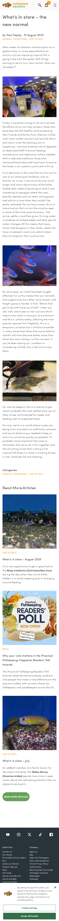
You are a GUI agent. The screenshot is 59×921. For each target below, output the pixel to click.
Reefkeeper (35, 876)
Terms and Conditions (39, 861)
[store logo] (15, 5)
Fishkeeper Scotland (39, 873)
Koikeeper (34, 879)
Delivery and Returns (11, 876)
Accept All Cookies (29, 916)
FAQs (4, 870)
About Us (33, 852)
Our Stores (36, 39)
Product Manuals (9, 867)
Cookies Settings (29, 907)
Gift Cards (6, 873)
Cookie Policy (36, 867)
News (6, 649)
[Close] (55, 887)
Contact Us (7, 852)
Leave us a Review (10, 864)
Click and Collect (9, 882)
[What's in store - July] (29, 723)
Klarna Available (9, 879)
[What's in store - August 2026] (29, 521)
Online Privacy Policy (39, 864)
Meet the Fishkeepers (39, 858)
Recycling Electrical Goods (41, 870)
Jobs (31, 855)
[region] (29, 902)
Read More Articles (16, 796)
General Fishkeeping (15, 39)
